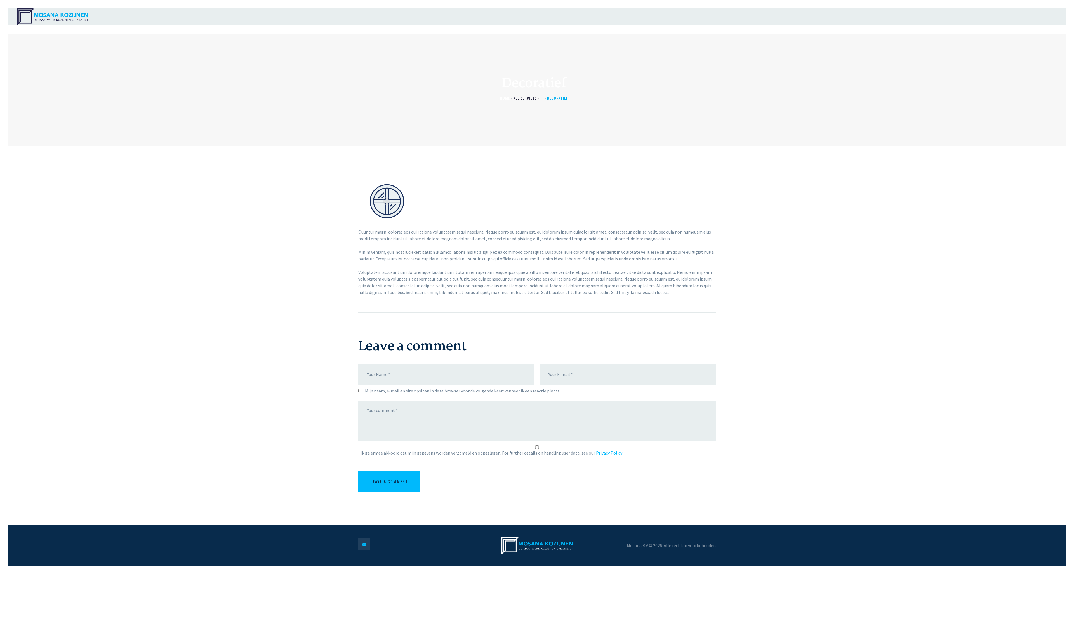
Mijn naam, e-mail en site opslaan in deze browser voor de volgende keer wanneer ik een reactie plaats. (462, 391)
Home (505, 97)
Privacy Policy (609, 453)
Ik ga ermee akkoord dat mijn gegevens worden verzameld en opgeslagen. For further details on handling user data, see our (491, 453)
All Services (525, 98)
